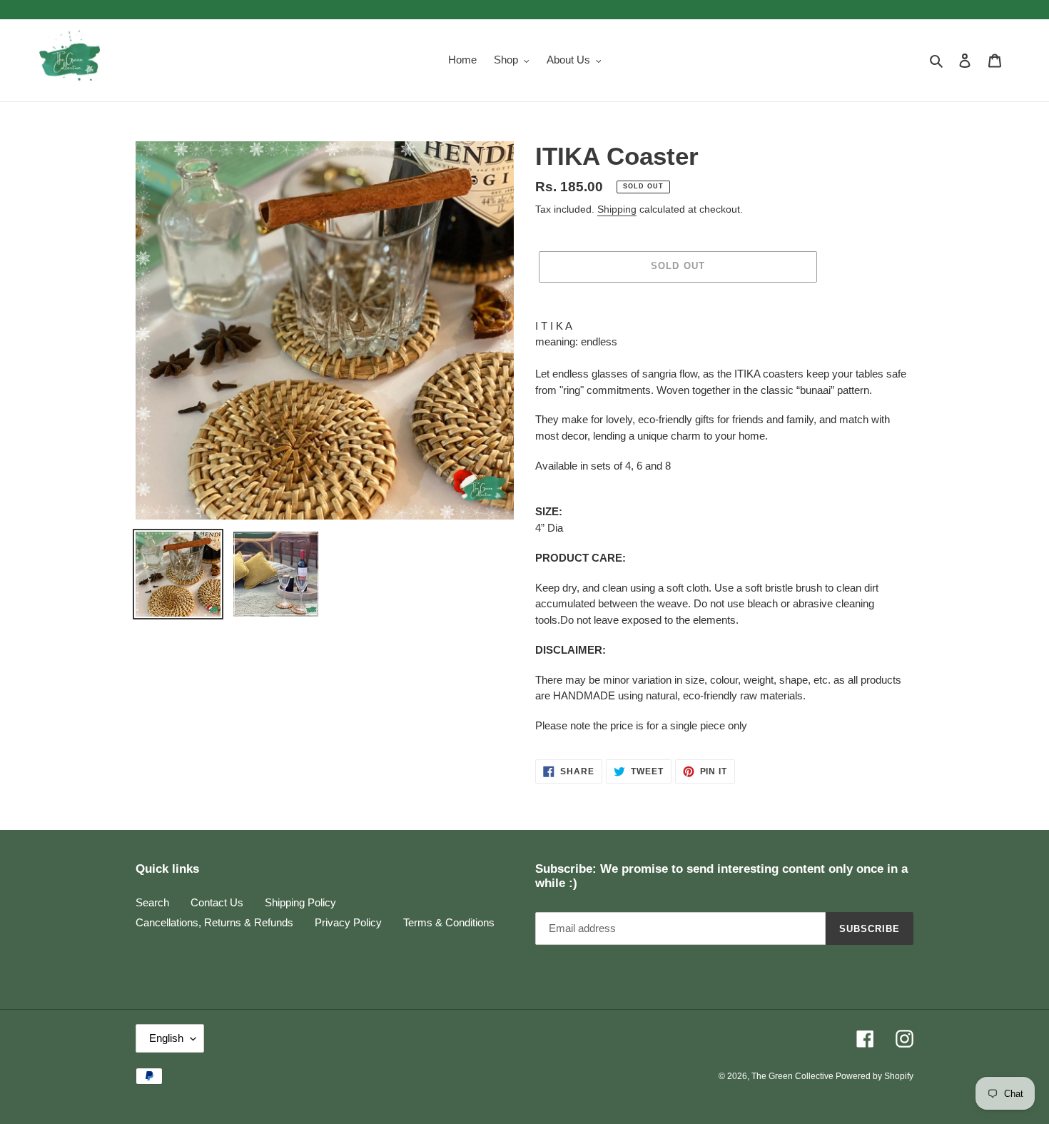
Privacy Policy (348, 922)
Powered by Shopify (874, 1076)
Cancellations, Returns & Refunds (214, 922)
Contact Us (217, 902)
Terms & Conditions (449, 922)
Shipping (617, 209)
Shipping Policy (300, 902)
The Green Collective (793, 1076)
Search (152, 902)
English (166, 1038)
